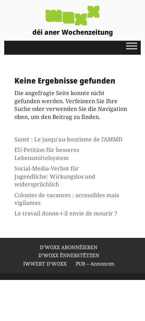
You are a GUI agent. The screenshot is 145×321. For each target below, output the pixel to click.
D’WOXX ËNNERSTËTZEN (68, 255)
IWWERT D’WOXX (45, 263)
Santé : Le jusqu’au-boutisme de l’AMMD (68, 139)
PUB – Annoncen (95, 263)
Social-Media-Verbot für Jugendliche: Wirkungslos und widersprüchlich (54, 176)
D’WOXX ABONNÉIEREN (68, 247)
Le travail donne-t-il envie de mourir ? (65, 213)
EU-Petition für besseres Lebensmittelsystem (46, 153)
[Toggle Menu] (131, 45)
